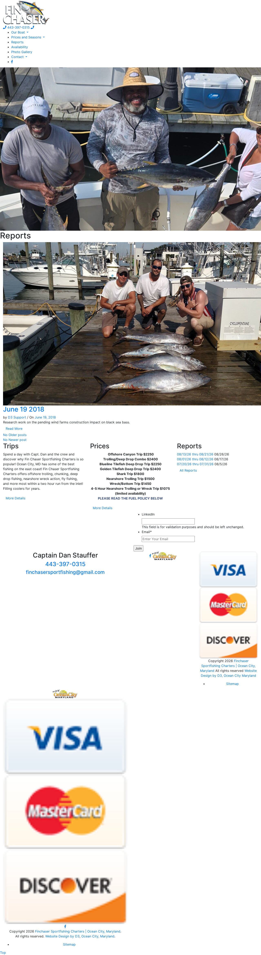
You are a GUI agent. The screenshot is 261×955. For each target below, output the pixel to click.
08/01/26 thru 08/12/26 (195, 459)
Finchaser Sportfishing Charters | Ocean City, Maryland (227, 666)
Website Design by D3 (62, 936)
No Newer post (15, 440)
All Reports (188, 470)
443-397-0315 (18, 27)
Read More (14, 428)
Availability (19, 47)
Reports (17, 42)
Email (147, 532)
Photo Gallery (21, 52)
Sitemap (232, 684)
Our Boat (18, 32)
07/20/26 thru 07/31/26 (195, 464)
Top (3, 953)
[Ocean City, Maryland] (65, 694)
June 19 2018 (23, 409)
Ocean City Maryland (240, 675)
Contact (18, 57)
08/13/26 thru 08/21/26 (195, 454)
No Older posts (15, 435)
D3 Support (17, 417)
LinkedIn (148, 514)
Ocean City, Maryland (97, 936)
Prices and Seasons (26, 37)
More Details (15, 498)
